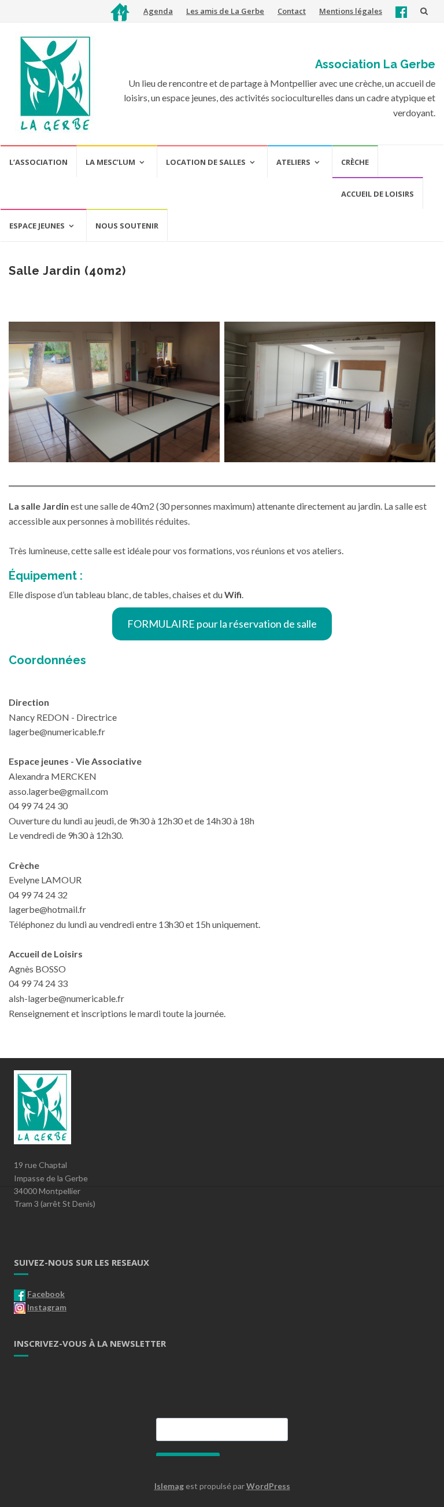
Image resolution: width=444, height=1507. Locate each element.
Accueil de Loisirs (377, 194)
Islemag (169, 1486)
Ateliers (293, 162)
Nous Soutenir (126, 225)
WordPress (268, 1486)
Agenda (158, 11)
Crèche (355, 162)
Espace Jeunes (37, 225)
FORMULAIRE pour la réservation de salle (222, 623)
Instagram (46, 1307)
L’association (38, 162)
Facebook (46, 1294)
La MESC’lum (110, 162)
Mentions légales (350, 11)
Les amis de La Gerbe (225, 11)
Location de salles (206, 162)
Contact (292, 11)
